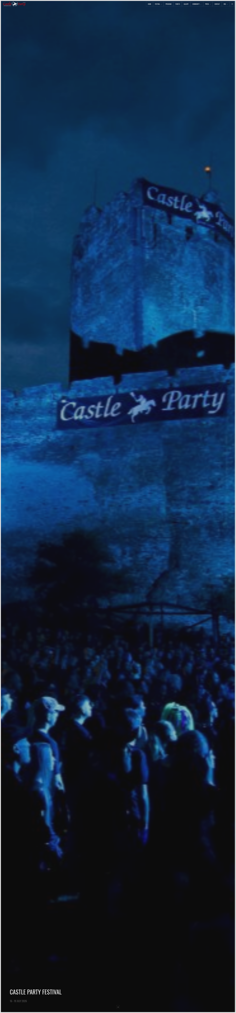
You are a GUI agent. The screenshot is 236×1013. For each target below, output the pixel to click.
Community (195, 4)
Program (168, 4)
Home (149, 4)
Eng (225, 4)
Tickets (177, 4)
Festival (157, 4)
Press (207, 4)
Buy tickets (31, 1003)
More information (17, 1003)
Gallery (186, 4)
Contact (217, 4)
